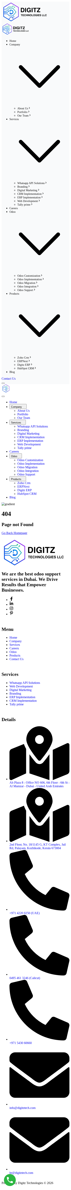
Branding (22, 186)
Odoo (13, 652)
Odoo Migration (26, 282)
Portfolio (22, 112)
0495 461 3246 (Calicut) (24, 978)
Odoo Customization (28, 275)
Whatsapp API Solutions (31, 183)
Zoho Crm (23, 357)
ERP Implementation (29, 197)
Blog (12, 372)
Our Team (23, 115)
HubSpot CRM (25, 368)
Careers (13, 208)
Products (14, 655)
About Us (22, 108)
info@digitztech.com (22, 1108)
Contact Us (16, 659)
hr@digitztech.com (21, 1172)
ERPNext (22, 361)
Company (15, 641)
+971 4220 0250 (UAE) (24, 913)
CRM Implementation (29, 193)
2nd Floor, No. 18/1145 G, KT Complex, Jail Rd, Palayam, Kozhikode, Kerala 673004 (37, 846)
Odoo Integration (26, 286)
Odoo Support (25, 290)
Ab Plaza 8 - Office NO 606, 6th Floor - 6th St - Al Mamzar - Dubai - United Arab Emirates (39, 784)
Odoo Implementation (29, 279)
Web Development (27, 201)
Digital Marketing (27, 190)
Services (14, 644)
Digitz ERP (23, 364)
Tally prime (23, 204)
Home (12, 40)
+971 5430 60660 (20, 1043)
